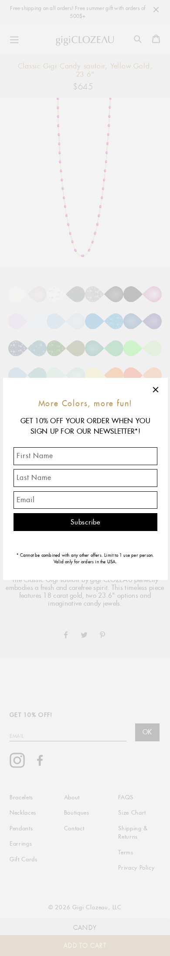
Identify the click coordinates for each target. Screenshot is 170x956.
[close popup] (156, 389)
